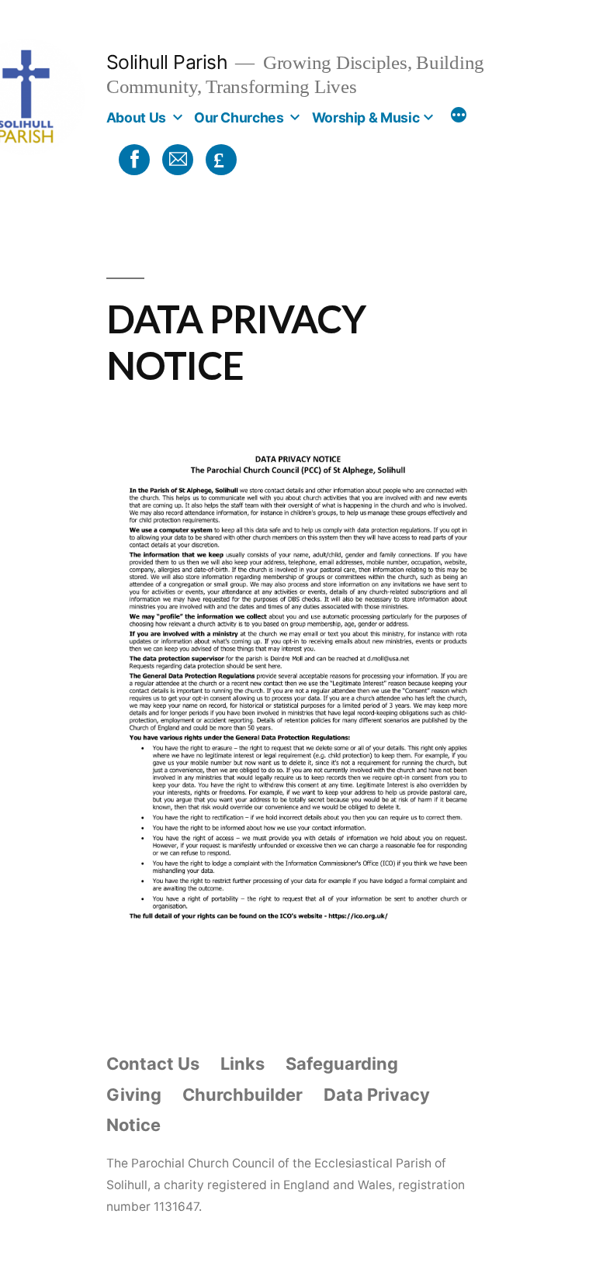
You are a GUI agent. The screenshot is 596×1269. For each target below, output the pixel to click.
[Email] (175, 158)
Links (242, 1063)
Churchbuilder (242, 1095)
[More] (458, 117)
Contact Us (152, 1063)
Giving (133, 1095)
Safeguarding (342, 1063)
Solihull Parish (167, 62)
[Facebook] (132, 158)
